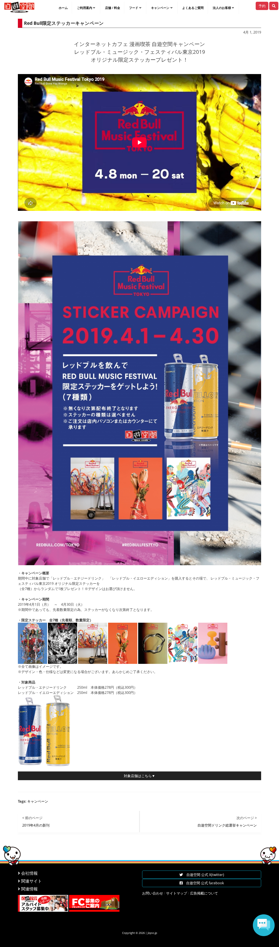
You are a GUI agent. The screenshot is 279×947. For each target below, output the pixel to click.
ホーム (63, 8)
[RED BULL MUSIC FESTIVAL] (139, 392)
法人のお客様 (222, 8)
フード (133, 8)
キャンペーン (160, 8)
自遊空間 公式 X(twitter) (203, 874)
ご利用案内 (84, 8)
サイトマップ (176, 893)
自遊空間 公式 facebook (203, 883)
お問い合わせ (152, 893)
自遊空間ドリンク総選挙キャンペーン (227, 825)
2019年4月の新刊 (35, 825)
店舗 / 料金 (112, 8)
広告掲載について (204, 893)
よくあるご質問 (193, 8)
